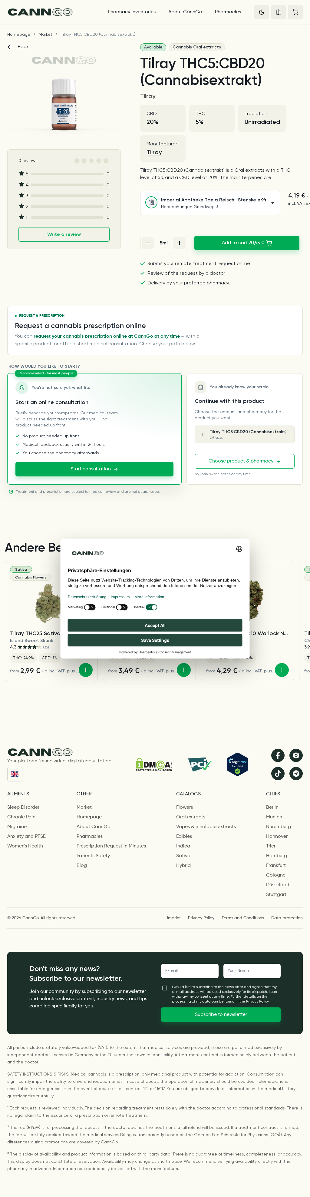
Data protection (287, 918)
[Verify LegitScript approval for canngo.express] (237, 764)
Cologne (275, 875)
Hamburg (276, 856)
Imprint (174, 918)
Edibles (184, 836)
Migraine (17, 826)
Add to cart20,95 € (243, 242)
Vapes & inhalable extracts (206, 826)
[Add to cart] (86, 670)
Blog (82, 865)
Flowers (184, 807)
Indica (183, 846)
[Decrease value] (148, 243)
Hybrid (183, 865)
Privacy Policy (201, 918)
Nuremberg (278, 826)
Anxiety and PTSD (26, 836)
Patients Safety (93, 856)
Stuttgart (276, 894)
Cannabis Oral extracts (197, 47)
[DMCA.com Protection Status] (154, 764)
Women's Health (25, 846)
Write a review (64, 234)
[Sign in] (278, 12)
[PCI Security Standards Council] (199, 764)
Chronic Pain (21, 817)
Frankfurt (276, 865)
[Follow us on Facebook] (278, 755)
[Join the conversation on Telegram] (296, 773)
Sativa (183, 856)
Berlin (272, 807)
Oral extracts (190, 817)
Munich (274, 817)
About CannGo (185, 12)
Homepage (18, 34)
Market (45, 34)
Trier (270, 846)
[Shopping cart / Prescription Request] (295, 12)
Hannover (277, 836)
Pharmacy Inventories (132, 12)
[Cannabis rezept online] (52, 12)
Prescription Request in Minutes (111, 846)
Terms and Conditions (243, 918)
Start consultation (91, 469)
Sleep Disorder (23, 807)
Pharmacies (228, 12)
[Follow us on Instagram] (296, 755)
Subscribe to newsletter (221, 1014)
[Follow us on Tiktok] (278, 773)
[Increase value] (179, 243)
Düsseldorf (277, 885)
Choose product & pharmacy (241, 461)
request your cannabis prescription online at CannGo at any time (107, 336)
